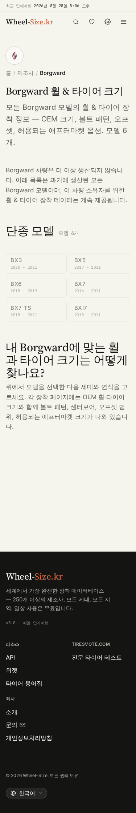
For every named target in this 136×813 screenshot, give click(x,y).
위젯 (11, 670)
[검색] (75, 21)
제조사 (25, 72)
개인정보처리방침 (29, 737)
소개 (11, 712)
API (10, 657)
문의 (11, 724)
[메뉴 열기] (123, 21)
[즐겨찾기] (91, 21)
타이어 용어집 (24, 683)
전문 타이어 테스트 (97, 657)
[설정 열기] (107, 21)
